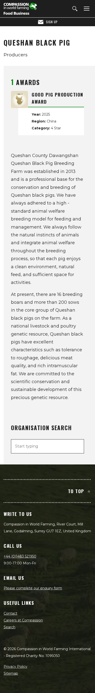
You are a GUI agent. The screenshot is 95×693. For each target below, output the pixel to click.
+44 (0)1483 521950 (20, 556)
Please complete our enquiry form (33, 588)
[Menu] (86, 8)
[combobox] (47, 446)
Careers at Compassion (23, 620)
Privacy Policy (15, 666)
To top (76, 490)
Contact (10, 613)
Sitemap (11, 673)
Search (9, 627)
